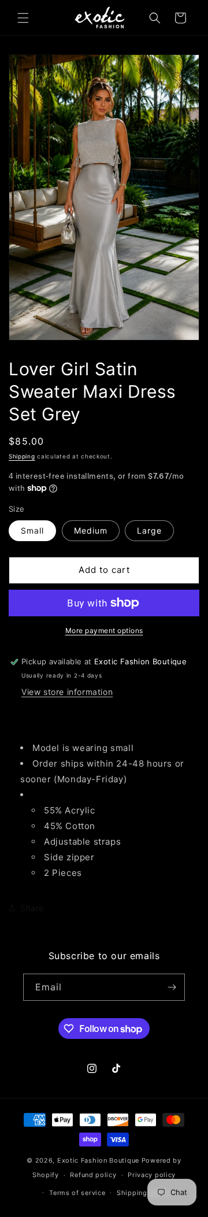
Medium (90, 530)
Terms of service (77, 1193)
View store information (67, 692)
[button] (23, 18)
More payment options (104, 630)
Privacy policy (152, 1175)
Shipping (22, 456)
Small (32, 530)
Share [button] (32, 908)
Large (149, 530)
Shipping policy (143, 1193)
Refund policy (93, 1175)
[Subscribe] (171, 987)
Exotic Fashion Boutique (98, 1160)
